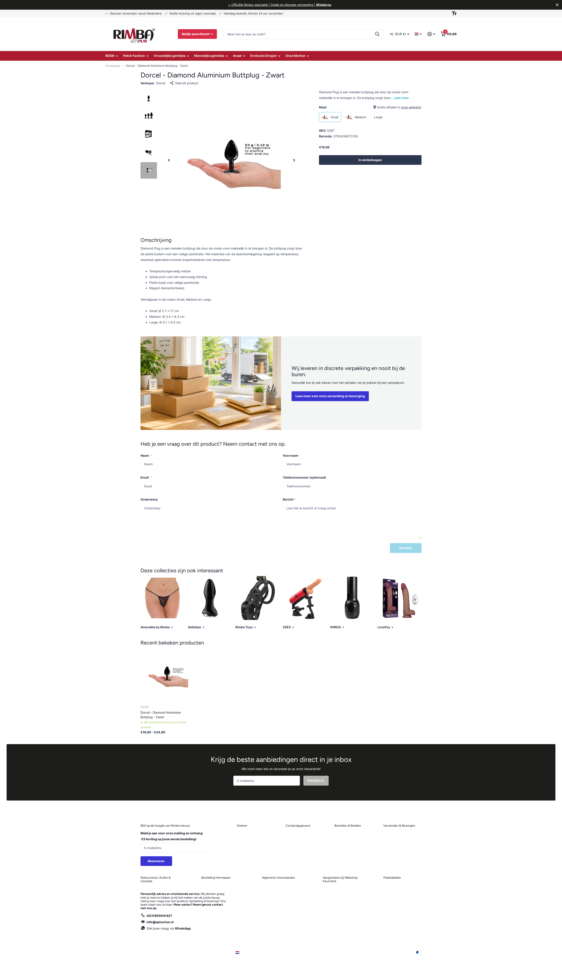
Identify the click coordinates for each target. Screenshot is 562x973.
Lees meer (401, 98)
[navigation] (169, 160)
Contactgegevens (298, 826)
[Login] (431, 34)
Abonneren (156, 861)
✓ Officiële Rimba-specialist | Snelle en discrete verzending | (279, 5)
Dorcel (160, 83)
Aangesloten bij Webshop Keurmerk (340, 879)
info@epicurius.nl (160, 922)
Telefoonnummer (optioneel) (304, 477)
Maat (370, 107)
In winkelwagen (370, 160)
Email (146, 477)
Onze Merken (295, 55)
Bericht (289, 499)
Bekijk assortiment (196, 34)
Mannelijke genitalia (209, 55)
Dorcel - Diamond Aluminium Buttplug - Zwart (160, 715)
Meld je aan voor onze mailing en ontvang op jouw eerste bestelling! (171, 836)
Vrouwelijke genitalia (169, 55)
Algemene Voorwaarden (278, 878)
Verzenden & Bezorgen (399, 826)
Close (557, 5)
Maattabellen (392, 878)
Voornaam (290, 455)
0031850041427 (159, 915)
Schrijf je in (316, 780)
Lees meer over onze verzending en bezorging (330, 396)
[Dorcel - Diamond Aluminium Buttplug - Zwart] (167, 675)
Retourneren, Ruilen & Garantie (155, 879)
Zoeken (377, 34)
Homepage (112, 65)
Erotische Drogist (263, 55)
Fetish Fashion (134, 55)
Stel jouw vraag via (169, 928)
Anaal (237, 55)
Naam (146, 455)
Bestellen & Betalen (347, 826)
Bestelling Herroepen (216, 878)
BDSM (109, 55)
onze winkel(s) (411, 107)
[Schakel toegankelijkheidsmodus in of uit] (454, 13)
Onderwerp (149, 499)
